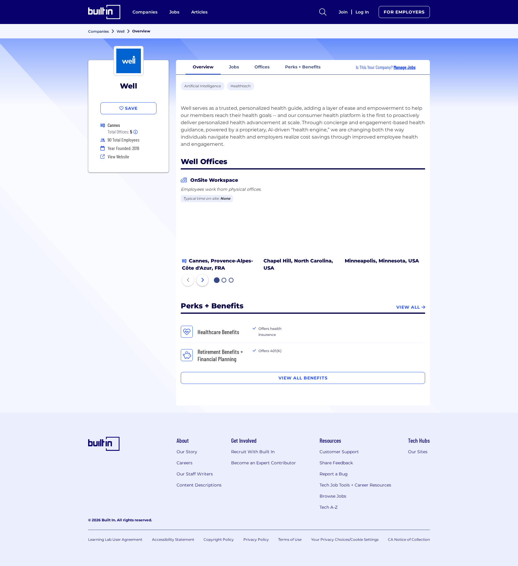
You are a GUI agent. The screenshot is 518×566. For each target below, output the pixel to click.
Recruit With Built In (253, 451)
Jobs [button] (234, 67)
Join (343, 12)
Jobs (174, 12)
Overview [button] (203, 67)
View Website (118, 156)
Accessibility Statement (173, 539)
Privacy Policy (256, 539)
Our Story (187, 451)
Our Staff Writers (195, 474)
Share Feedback (336, 463)
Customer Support (339, 451)
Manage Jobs (404, 67)
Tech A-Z (329, 507)
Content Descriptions (199, 485)
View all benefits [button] (303, 378)
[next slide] (202, 280)
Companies (144, 12)
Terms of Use (290, 539)
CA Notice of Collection (409, 539)
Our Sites (417, 451)
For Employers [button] (404, 12)
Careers (184, 463)
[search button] (323, 12)
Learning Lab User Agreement (115, 539)
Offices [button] (262, 67)
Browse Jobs (333, 496)
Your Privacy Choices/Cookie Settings (345, 539)
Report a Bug (334, 474)
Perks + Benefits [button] (302, 67)
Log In (362, 12)
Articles (199, 12)
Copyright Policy (219, 539)
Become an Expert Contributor (263, 463)
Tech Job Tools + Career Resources (355, 485)
